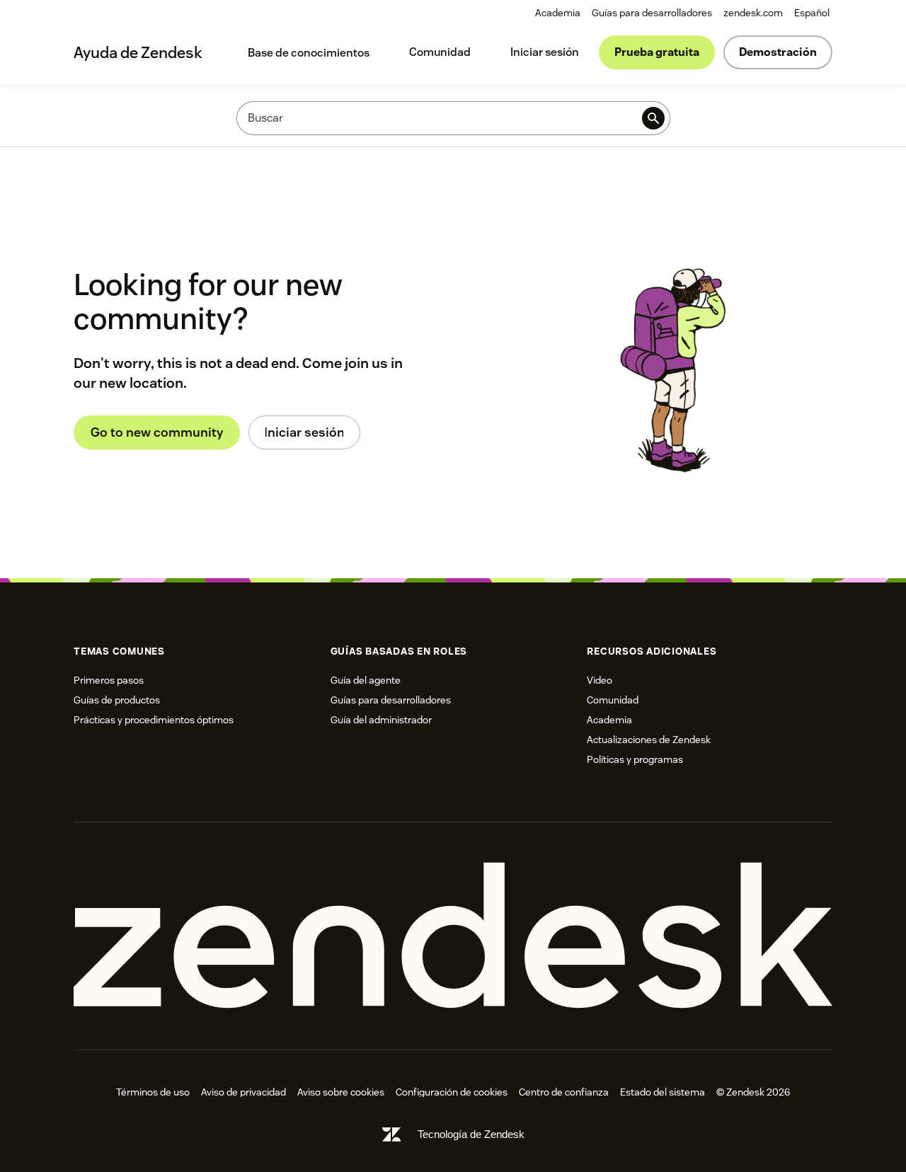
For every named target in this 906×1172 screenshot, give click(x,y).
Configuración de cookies (452, 1092)
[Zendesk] (453, 936)
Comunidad (440, 52)
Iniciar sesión (544, 52)
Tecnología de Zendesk (471, 1134)
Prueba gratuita (656, 52)
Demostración (778, 52)
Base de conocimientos (308, 52)
